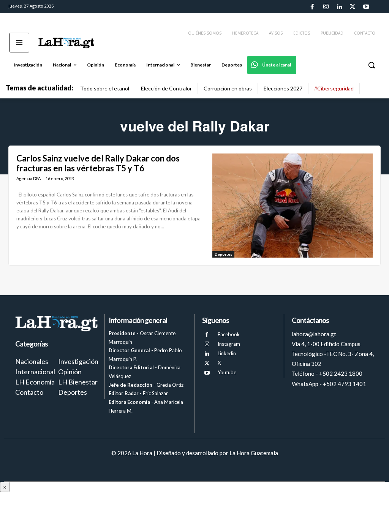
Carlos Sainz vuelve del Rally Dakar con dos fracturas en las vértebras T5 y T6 (98, 163)
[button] (371, 65)
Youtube (227, 372)
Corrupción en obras (228, 88)
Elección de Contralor (166, 88)
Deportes (223, 254)
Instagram (229, 344)
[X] (207, 363)
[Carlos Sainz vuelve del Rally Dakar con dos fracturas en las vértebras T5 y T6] (292, 205)
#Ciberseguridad (334, 88)
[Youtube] (366, 7)
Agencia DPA (28, 178)
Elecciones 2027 (283, 88)
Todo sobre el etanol (104, 88)
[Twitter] (352, 7)
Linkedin (227, 353)
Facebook (229, 334)
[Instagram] (325, 7)
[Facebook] (312, 7)
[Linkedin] (339, 7)
